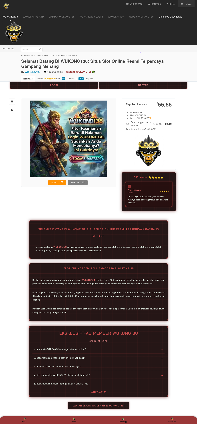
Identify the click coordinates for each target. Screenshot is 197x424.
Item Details (28, 78)
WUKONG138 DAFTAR (67, 55)
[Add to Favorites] (12, 102)
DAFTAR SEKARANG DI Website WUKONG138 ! (99, 405)
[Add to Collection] (12, 110)
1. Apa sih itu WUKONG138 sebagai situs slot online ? (98, 349)
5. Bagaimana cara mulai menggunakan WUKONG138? (98, 384)
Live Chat (172, 422)
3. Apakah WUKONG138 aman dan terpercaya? (98, 366)
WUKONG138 (8, 48)
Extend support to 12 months (151, 123)
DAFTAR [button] (75, 182)
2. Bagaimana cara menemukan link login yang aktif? (98, 358)
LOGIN (54, 85)
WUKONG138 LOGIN (45, 55)
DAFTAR (143, 85)
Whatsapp (123, 422)
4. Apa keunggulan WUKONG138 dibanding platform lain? (98, 375)
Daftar (73, 422)
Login (24, 422)
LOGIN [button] (54, 182)
